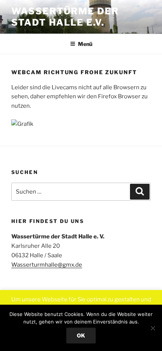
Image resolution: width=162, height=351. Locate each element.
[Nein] (152, 328)
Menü (85, 44)
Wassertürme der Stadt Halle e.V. (65, 17)
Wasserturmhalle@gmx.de (46, 264)
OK (81, 335)
